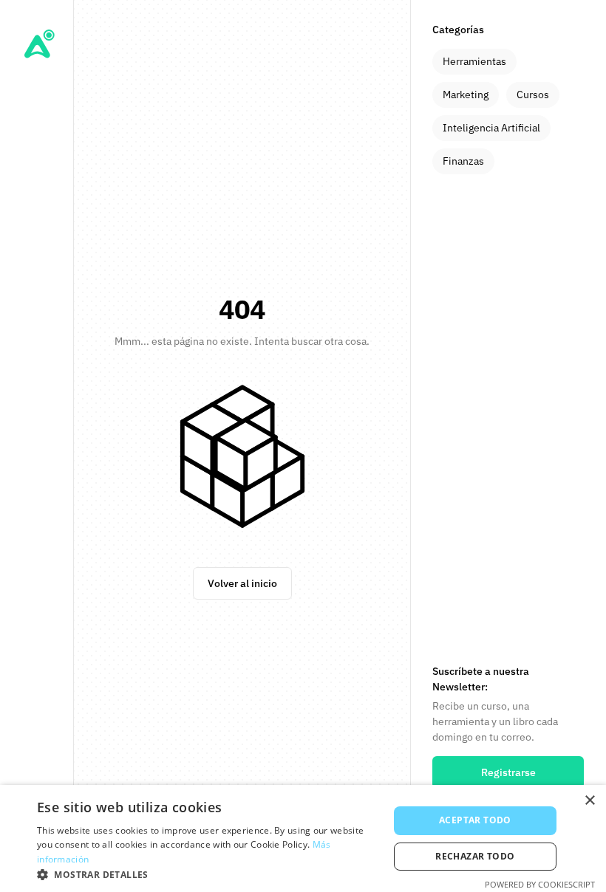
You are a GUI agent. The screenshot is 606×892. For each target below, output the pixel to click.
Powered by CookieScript (540, 884)
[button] (207, 874)
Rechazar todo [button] (474, 856)
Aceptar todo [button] (475, 820)
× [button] (589, 800)
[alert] (303, 838)
